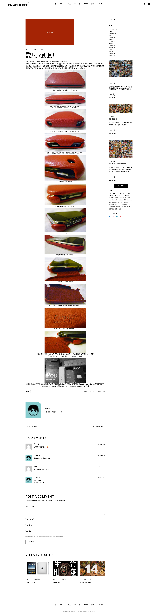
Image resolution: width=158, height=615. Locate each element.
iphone (30, 66)
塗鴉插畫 (111, 41)
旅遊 (120, 204)
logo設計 (120, 195)
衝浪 (128, 206)
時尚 (123, 204)
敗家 (42, 49)
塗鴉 (128, 200)
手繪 (127, 202)
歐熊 (130, 204)
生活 (69, 605)
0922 (63, 579)
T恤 (121, 197)
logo (114, 195)
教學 (116, 204)
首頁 (56, 605)
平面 (80, 605)
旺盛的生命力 (57, 582)
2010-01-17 (29, 49)
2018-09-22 (56, 579)
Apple (60, 64)
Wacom (125, 197)
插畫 (131, 202)
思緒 (122, 202)
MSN (128, 195)
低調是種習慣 (113, 119)
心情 (118, 202)
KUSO (110, 195)
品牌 (125, 200)
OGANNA (36, 49)
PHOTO (117, 197)
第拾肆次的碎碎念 (86, 582)
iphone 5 (129, 193)
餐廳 (120, 208)
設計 (113, 208)
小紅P (63, 66)
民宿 (110, 206)
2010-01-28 (29, 579)
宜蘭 (110, 202)
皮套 (104, 391)
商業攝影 (111, 39)
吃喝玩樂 (111, 37)
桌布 (126, 204)
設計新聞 (111, 55)
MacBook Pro (58, 356)
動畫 (110, 35)
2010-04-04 (101, 466)
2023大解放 (112, 83)
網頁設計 (111, 53)
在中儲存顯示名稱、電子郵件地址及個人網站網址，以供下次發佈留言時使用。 (46, 536)
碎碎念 (113, 206)
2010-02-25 (101, 444)
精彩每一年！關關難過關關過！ (118, 163)
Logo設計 (111, 33)
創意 (110, 200)
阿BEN (36, 444)
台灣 (116, 200)
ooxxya (37, 455)
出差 (129, 197)
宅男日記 (111, 45)
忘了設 (110, 49)
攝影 (110, 204)
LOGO (86, 605)
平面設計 (111, 47)
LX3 (125, 195)
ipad (119, 193)
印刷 (113, 200)
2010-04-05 (101, 477)
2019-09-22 (83, 579)
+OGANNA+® (112, 29)
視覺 (110, 208)
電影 (116, 208)
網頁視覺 (118, 206)
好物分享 (37, 579)
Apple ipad (30, 582)
